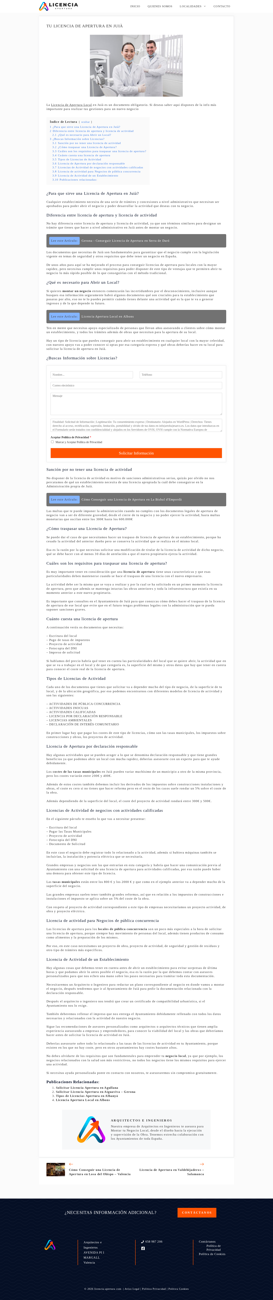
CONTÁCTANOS (197, 1212)
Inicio (135, 6)
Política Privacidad (154, 1289)
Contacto (222, 6)
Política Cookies (178, 1289)
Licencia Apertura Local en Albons (83, 1100)
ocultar (85, 122)
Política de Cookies (212, 1254)
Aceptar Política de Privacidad (71, 437)
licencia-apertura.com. (108, 1289)
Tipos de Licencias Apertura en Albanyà (87, 1096)
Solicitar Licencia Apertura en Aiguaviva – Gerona (96, 1092)
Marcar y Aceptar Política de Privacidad (79, 442)
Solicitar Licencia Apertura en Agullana (87, 1087)
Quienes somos (160, 6)
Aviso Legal (132, 1289)
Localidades (191, 6)
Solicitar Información (136, 453)
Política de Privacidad (214, 1247)
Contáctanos (207, 1241)
